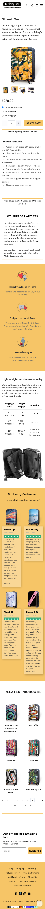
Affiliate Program (16, 877)
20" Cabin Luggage (13, 107)
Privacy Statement (22, 885)
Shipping (20, 868)
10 (15, 805)
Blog (11, 868)
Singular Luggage (16, 901)
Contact (13, 881)
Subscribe (35, 850)
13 (30, 805)
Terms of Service (28, 881)
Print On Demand (31, 873)
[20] (33, 517)
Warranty (32, 868)
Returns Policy (13, 873)
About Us (32, 877)
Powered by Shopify (34, 901)
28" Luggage (10, 116)
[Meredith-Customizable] (33, 599)
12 (25, 805)
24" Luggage (10, 111)
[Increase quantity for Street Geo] (18, 123)
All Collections (11, 256)
